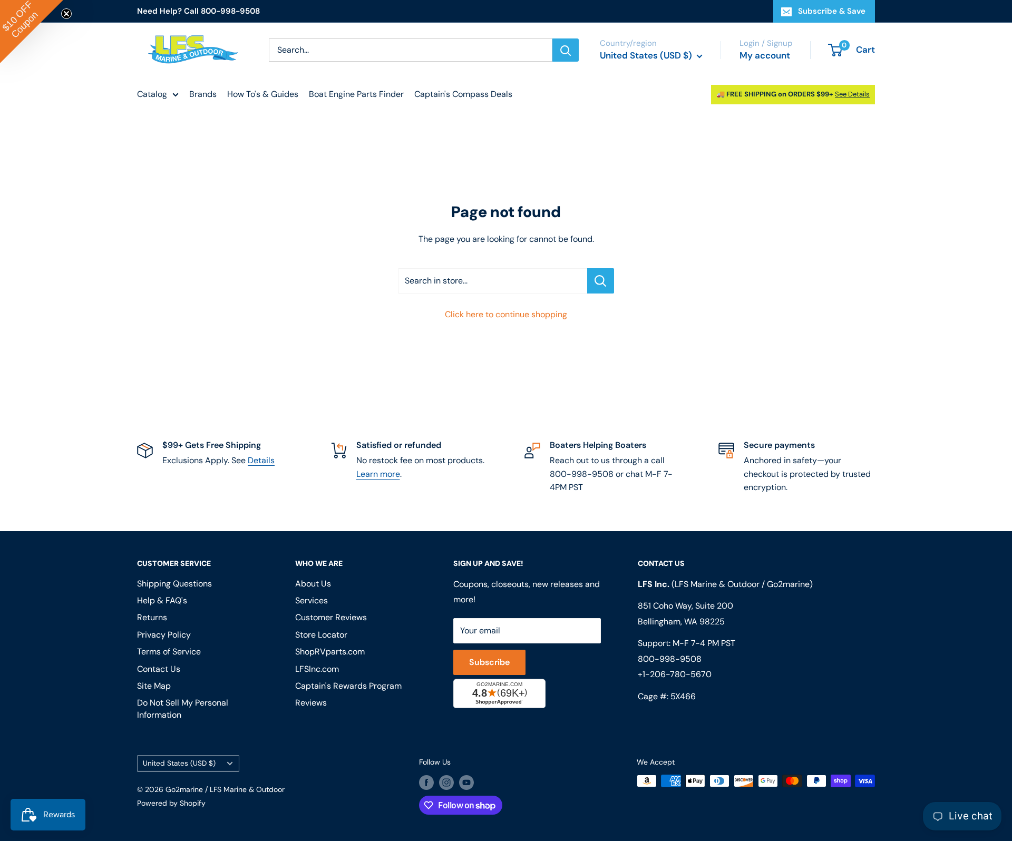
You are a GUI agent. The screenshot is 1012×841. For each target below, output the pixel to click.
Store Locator (321, 634)
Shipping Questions (174, 583)
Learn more (378, 474)
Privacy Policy (164, 634)
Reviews (311, 702)
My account (764, 55)
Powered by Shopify (171, 803)
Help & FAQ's (162, 600)
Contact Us (158, 668)
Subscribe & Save (831, 11)
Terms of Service (169, 651)
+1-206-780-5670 (675, 674)
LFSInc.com (317, 668)
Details (261, 460)
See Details (852, 94)
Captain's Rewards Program (348, 685)
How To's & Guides (262, 94)
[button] (31, 31)
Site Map (154, 685)
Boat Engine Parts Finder (356, 94)
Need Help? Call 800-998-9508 (198, 11)
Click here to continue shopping (506, 314)
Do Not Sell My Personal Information (182, 708)
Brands (203, 94)
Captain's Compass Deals (463, 94)
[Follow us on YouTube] (466, 782)
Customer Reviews (331, 617)
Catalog (152, 94)
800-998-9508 (670, 658)
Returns (152, 617)
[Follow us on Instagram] (446, 782)
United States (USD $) (179, 763)
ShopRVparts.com (330, 651)
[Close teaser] (66, 13)
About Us (313, 583)
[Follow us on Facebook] (426, 782)
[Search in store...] (600, 281)
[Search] (565, 50)
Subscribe (489, 662)
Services (311, 600)
